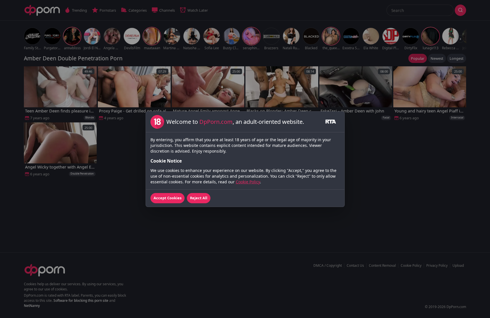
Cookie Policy (248, 181)
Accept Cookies (167, 197)
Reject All (198, 197)
